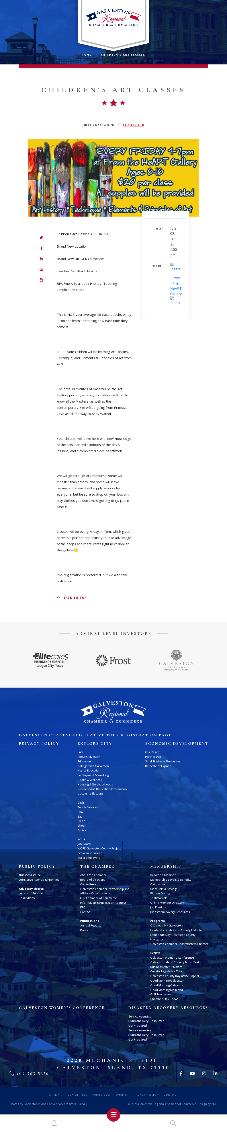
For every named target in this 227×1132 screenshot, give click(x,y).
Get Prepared (137, 1025)
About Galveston (89, 757)
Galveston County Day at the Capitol (174, 976)
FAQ (83, 907)
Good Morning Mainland (166, 990)
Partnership (153, 757)
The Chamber (97, 866)
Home (87, 55)
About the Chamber (93, 875)
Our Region (152, 752)
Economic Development (176, 744)
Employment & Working (93, 775)
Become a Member (163, 875)
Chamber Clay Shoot (164, 999)
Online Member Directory (167, 903)
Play (80, 812)
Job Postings (158, 907)
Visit (81, 802)
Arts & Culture (133, 125)
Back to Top (74, 597)
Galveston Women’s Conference (172, 957)
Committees (88, 884)
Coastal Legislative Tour (166, 971)
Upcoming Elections (91, 793)
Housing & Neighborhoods (95, 784)
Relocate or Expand (158, 766)
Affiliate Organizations (95, 893)
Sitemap (55, 1094)
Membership (165, 866)
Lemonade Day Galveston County (173, 935)
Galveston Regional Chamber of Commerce (167, 1104)
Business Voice (30, 875)
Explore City (95, 744)
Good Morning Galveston (167, 981)
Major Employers (89, 858)
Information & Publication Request (103, 903)
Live (80, 752)
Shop (81, 826)
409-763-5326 (32, 1073)
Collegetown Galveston (93, 766)
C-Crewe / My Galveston (166, 925)
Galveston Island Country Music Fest (174, 962)
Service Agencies (139, 1016)
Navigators (157, 939)
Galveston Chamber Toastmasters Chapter (179, 944)
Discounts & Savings (164, 889)
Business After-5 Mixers (166, 967)
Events (155, 953)
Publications (89, 921)
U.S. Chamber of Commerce (98, 898)
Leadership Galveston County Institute (176, 930)
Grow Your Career (90, 853)
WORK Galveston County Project (99, 848)
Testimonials (158, 898)
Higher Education (89, 770)
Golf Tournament (161, 994)
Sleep (81, 821)
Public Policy (37, 866)
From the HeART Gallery (176, 285)
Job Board (84, 844)
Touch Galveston (89, 807)
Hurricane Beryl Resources (146, 1021)
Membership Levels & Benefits (170, 880)
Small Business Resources (163, 761)
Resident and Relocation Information (102, 789)
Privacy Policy (39, 744)
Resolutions (27, 898)
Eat (80, 816)
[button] (41, 280)
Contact (85, 912)
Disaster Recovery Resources (170, 912)
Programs (157, 921)
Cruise (82, 830)
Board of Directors (92, 880)
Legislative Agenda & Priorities (39, 880)
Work (82, 839)
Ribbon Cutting (160, 893)
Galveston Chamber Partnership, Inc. (105, 889)
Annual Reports (90, 925)
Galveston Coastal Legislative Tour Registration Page (95, 735)
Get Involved (158, 884)
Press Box (87, 930)
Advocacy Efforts (31, 889)
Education (84, 761)
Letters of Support (31, 893)
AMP (214, 1104)
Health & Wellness (90, 780)
